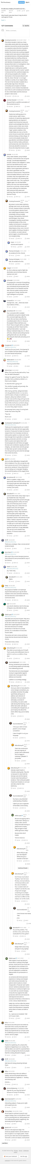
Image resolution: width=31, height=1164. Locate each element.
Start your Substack (11, 1156)
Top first (27, 25)
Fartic (12, 242)
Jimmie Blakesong (12, 1088)
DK (6, 540)
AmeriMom (10, 311)
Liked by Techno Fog (11, 347)
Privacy (16, 1150)
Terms (20, 1150)
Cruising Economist (10, 40)
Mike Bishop (10, 648)
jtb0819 (7, 1127)
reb (8, 604)
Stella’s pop (8, 614)
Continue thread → (23, 868)
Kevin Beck (8, 552)
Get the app (23, 1156)
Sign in (27, 2)
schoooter (10, 280)
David (8, 566)
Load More (5, 1143)
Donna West (8, 1111)
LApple (9, 268)
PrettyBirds (8, 345)
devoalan (9, 493)
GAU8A (9, 154)
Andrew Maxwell (12, 100)
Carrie (6, 1041)
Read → (3, 20)
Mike (6, 1071)
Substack (7, 1160)
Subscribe (21, 2)
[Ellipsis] (29, 40)
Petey (6, 585)
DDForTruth (8, 370)
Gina (6, 1022)
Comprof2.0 (10, 300)
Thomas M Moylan (14, 251)
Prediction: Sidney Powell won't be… (13, 9)
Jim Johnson (10, 477)
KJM (6, 459)
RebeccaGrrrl (10, 359)
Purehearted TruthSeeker (12, 423)
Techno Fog (3, 11)
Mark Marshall (9, 1099)
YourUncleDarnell (14, 662)
